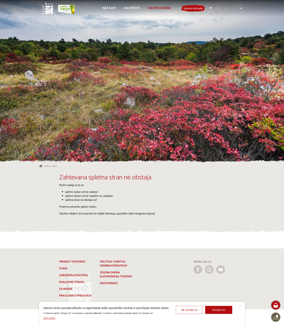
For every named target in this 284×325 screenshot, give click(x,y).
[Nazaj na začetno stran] (47, 8)
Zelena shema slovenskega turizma (116, 274)
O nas (63, 268)
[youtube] (220, 269)
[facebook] (198, 269)
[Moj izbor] (210, 8)
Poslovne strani (71, 282)
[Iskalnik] (226, 8)
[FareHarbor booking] (275, 305)
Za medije (65, 289)
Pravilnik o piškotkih (75, 295)
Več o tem (49, 318)
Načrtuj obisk (51, 166)
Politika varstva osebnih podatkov (113, 263)
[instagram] (209, 269)
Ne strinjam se (189, 310)
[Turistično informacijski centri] (218, 8)
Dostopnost (109, 283)
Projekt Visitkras (72, 261)
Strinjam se (218, 310)
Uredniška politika (73, 275)
